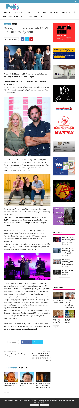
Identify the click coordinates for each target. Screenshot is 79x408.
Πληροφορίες (44, 405)
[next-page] (8, 391)
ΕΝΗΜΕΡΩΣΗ (7, 12)
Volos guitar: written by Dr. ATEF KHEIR (57, 320)
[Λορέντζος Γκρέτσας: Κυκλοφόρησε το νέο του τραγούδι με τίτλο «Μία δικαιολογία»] (57, 250)
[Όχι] (77, 403)
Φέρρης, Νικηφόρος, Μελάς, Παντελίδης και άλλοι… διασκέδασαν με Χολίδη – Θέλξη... (68, 240)
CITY (28, 12)
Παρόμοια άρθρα (10, 367)
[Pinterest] (31, 39)
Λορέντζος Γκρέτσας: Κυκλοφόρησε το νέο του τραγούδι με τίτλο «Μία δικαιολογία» (68, 251)
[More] (46, 342)
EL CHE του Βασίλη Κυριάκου (67, 271)
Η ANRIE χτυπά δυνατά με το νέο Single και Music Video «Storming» (43, 385)
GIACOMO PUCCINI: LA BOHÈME (68, 320)
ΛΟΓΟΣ (6, 381)
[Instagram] (72, 1)
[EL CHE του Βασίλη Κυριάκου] (57, 272)
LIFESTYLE (36, 12)
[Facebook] (69, 1)
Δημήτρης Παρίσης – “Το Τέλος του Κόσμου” (14, 355)
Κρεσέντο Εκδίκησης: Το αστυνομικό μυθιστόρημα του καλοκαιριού (70, 304)
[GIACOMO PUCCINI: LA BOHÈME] (70, 314)
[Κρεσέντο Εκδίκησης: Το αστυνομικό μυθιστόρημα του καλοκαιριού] (70, 295)
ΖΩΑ (4, 17)
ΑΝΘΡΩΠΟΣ (66, 12)
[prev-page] (5, 391)
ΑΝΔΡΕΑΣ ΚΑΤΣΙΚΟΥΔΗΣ (51, 12)
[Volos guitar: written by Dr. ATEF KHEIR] (58, 314)
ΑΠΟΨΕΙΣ (56, 298)
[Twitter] (75, 1)
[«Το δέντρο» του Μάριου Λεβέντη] (58, 295)
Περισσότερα (24, 367)
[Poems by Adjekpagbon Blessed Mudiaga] (11, 377)
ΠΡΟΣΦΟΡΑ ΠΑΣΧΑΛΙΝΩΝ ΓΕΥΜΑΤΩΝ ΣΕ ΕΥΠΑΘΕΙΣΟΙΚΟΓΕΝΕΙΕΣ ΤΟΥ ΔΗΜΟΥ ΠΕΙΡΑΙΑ (41, 357)
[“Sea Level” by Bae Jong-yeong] (27, 377)
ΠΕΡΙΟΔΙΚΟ (38, 17)
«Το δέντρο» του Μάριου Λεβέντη (58, 301)
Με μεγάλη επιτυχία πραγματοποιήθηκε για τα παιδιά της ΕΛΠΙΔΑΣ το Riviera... (68, 262)
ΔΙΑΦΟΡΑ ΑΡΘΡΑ (27, 17)
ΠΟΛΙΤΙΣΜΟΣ (19, 12)
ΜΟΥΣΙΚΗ (14, 24)
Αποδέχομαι (34, 405)
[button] (74, 12)
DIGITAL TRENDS (13, 17)
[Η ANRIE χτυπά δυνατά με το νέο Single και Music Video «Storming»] (43, 377)
